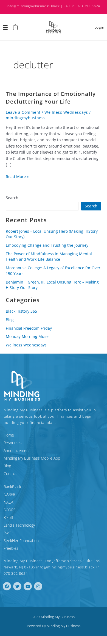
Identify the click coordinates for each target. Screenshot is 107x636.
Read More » (17, 176)
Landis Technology (19, 525)
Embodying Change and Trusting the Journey (47, 245)
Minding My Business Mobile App (32, 458)
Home (9, 435)
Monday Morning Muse (27, 336)
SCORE (10, 509)
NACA (8, 502)
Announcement (17, 450)
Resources (13, 442)
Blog (10, 319)
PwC (7, 532)
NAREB (9, 494)
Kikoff (8, 517)
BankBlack (12, 486)
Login (99, 27)
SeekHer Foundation (21, 540)
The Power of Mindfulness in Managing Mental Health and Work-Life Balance (49, 256)
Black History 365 (21, 311)
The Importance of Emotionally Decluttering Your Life (51, 97)
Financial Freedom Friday (29, 328)
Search (12, 197)
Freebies (11, 548)
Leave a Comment (23, 112)
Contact (10, 473)
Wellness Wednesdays (66, 112)
